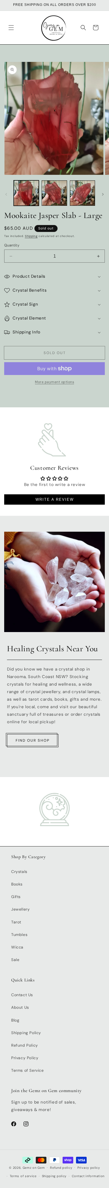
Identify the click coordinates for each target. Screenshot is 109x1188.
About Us (20, 1007)
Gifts (16, 896)
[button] (11, 27)
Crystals (19, 871)
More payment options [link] (54, 382)
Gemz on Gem (34, 1167)
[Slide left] (6, 194)
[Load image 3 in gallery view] (82, 192)
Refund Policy (24, 1045)
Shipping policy (54, 1176)
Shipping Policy (26, 1032)
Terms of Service (27, 1070)
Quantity (11, 245)
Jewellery (20, 909)
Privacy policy (88, 1168)
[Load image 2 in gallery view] (54, 192)
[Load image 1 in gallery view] (26, 192)
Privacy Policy (24, 1057)
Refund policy (61, 1168)
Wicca (17, 947)
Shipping (31, 236)
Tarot (16, 922)
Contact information (88, 1176)
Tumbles (19, 934)
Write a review (54, 499)
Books (17, 884)
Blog (15, 1020)
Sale (15, 959)
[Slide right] (103, 194)
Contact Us (22, 994)
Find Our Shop (33, 740)
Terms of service (23, 1176)
